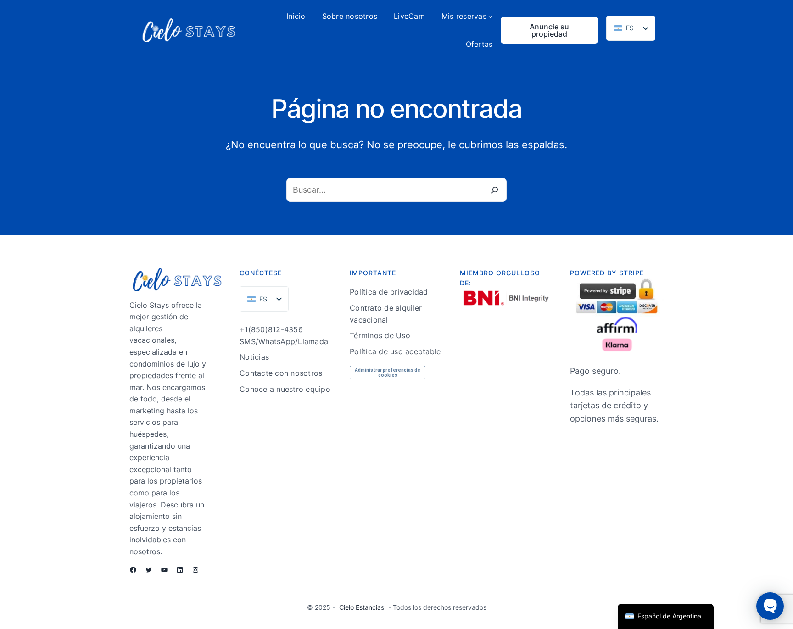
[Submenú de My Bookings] (490, 16)
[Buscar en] (494, 190)
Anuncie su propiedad (549, 30)
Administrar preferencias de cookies (387, 372)
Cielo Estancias (361, 607)
